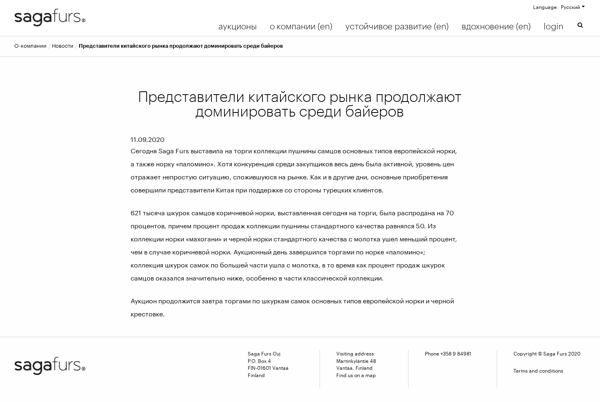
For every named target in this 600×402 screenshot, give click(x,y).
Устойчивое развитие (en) (397, 26)
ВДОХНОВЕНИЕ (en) (496, 26)
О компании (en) (301, 26)
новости (62, 46)
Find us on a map (356, 375)
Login (553, 26)
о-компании (30, 46)
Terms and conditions (538, 370)
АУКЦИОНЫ (237, 26)
